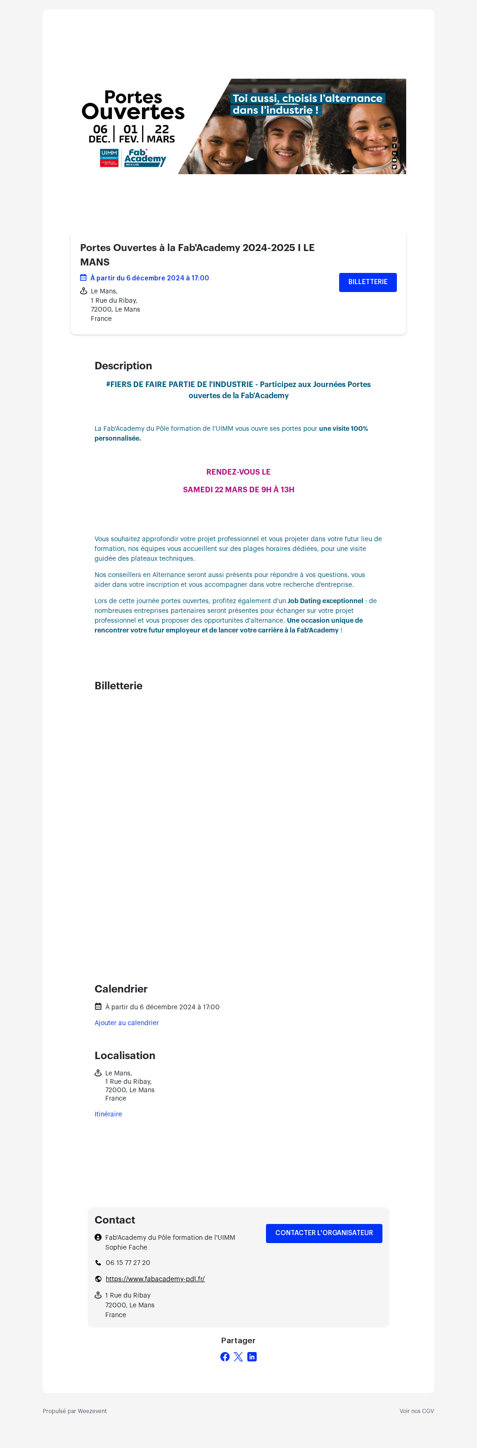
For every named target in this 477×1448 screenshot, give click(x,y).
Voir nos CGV (417, 1411)
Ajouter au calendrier (127, 1023)
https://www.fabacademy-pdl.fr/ (155, 1279)
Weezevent (92, 1411)
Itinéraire (108, 1114)
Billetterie (368, 282)
